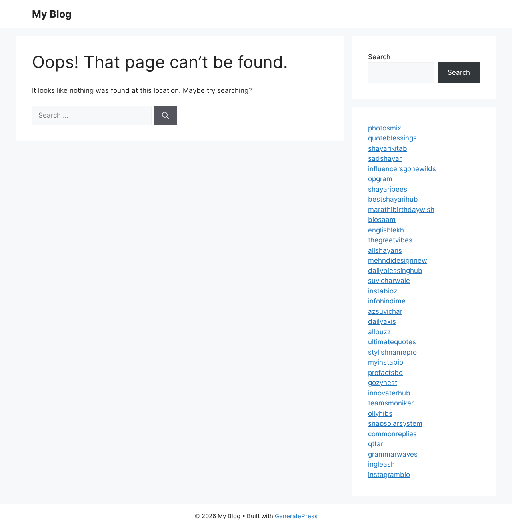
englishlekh (386, 230)
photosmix (384, 128)
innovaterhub (389, 393)
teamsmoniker (391, 403)
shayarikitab (387, 148)
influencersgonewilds (402, 169)
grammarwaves (393, 454)
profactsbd (385, 373)
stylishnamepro (392, 352)
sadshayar (385, 158)
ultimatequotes (392, 342)
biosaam (382, 220)
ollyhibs (380, 413)
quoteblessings (392, 138)
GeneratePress (296, 516)
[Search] (165, 115)
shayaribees (387, 189)
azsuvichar (385, 311)
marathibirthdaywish (401, 210)
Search (379, 57)
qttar (375, 444)
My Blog (52, 14)
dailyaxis (382, 321)
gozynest (382, 383)
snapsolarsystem (395, 423)
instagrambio (389, 475)
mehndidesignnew (397, 260)
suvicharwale (389, 281)
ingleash (381, 464)
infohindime (387, 301)
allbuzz (379, 332)
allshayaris (385, 250)
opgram (380, 179)
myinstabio (385, 362)
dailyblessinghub (395, 271)
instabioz (382, 291)
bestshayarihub (393, 199)
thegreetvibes (390, 240)
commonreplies (392, 434)
